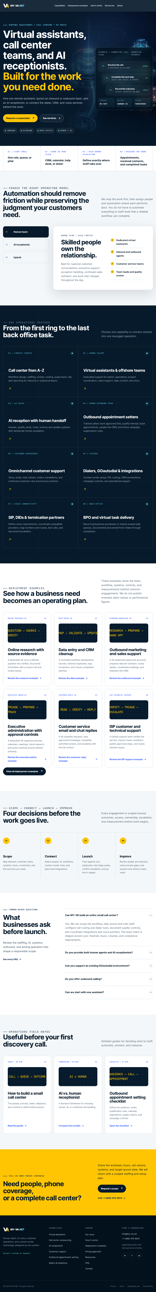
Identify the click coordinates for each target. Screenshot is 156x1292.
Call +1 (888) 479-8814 (110, 1198)
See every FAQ (10, 959)
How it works (96, 5)
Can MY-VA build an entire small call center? (91, 915)
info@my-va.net (129, 1234)
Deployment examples (78, 5)
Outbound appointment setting (63, 1257)
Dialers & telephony (58, 1263)
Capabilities (60, 5)
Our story (89, 1234)
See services (52, 118)
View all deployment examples (24, 771)
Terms (121, 1286)
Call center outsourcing (60, 1240)
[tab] (26, 232)
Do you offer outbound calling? (83, 978)
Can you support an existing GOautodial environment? (97, 965)
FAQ (87, 1263)
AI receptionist (56, 1245)
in (125, 1255)
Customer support (57, 1251)
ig (139, 1255)
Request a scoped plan (20, 118)
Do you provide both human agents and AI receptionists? (99, 952)
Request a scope (112, 1188)
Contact (89, 1268)
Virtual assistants (57, 1234)
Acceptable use (134, 1286)
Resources (109, 5)
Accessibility (148, 1286)
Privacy (113, 1286)
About (120, 5)
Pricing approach (93, 1251)
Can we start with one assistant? (84, 992)
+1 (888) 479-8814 (131, 1238)
